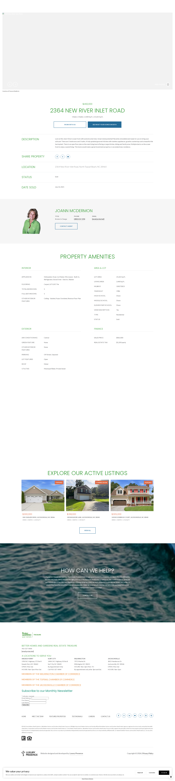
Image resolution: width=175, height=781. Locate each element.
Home (24, 716)
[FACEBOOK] (118, 716)
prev (9, 84)
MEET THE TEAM (37, 716)
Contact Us (87, 595)
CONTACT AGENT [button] (66, 226)
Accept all (164, 772)
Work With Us (69, 124)
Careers (92, 716)
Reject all (140, 772)
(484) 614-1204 (79, 219)
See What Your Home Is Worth (105, 124)
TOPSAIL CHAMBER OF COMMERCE (57, 679)
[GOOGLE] (146, 716)
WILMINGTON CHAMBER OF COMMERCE (60, 674)
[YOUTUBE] (135, 716)
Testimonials (77, 716)
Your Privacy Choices (87, 778)
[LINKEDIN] (129, 716)
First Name (25, 700)
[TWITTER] (140, 716)
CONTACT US (105, 716)
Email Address (27, 698)
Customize (152, 772)
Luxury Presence (76, 753)
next (15, 84)
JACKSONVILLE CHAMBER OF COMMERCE (60, 685)
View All (87, 530)
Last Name (25, 702)
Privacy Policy (147, 753)
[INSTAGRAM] (124, 716)
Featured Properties (57, 716)
